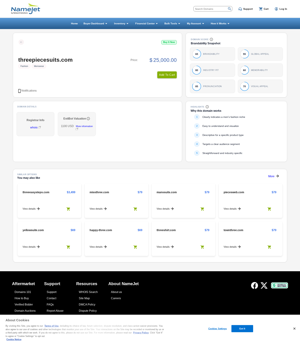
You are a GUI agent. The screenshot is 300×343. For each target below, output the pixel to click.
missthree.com (99, 192)
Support (51, 292)
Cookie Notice (13, 339)
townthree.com (233, 230)
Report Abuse (55, 310)
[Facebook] (254, 285)
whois (34, 127)
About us (116, 292)
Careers (116, 298)
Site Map (84, 298)
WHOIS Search (88, 292)
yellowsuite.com (33, 230)
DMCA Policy (87, 304)
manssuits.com (167, 192)
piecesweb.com (234, 192)
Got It (242, 328)
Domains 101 (23, 292)
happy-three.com (101, 230)
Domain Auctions (25, 310)
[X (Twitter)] (264, 285)
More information (84, 126)
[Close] (294, 328)
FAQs (50, 304)
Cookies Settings (217, 328)
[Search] (229, 8)
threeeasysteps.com (36, 192)
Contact (51, 298)
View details (29, 208)
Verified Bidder (24, 304)
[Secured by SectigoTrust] (279, 285)
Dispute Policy (88, 310)
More (271, 176)
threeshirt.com (166, 230)
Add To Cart (167, 74)
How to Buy (22, 298)
